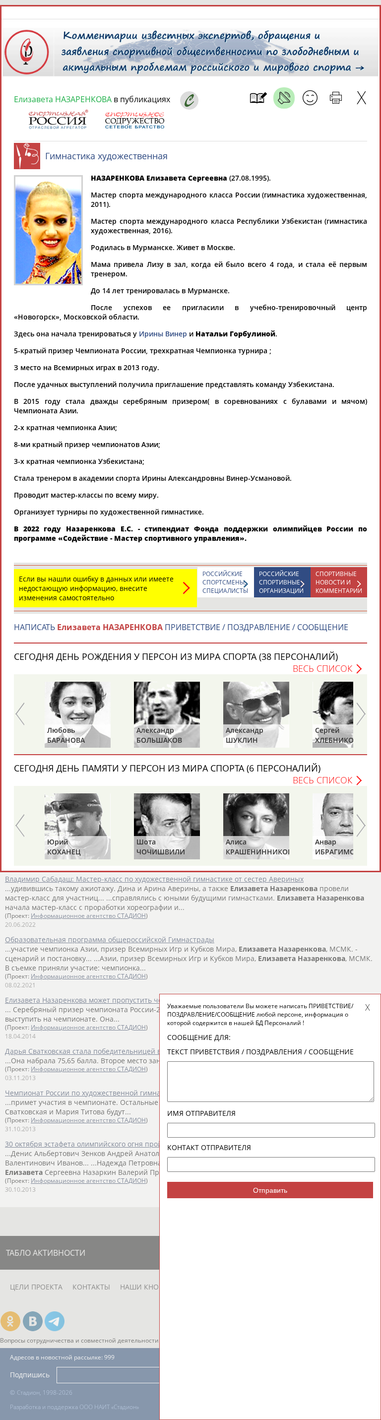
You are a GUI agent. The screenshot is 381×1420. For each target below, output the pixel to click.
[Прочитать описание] (284, 98)
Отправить (270, 1190)
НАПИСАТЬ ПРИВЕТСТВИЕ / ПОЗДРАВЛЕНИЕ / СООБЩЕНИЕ (181, 627)
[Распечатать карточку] (335, 98)
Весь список (322, 668)
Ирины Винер (163, 333)
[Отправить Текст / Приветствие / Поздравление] (309, 98)
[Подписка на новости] (258, 98)
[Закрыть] (361, 98)
